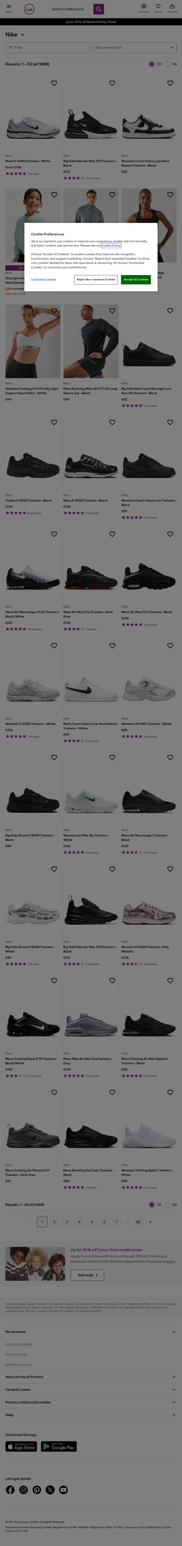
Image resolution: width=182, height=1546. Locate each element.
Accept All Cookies (136, 279)
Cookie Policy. (111, 245)
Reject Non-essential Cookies (96, 279)
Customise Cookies (43, 279)
